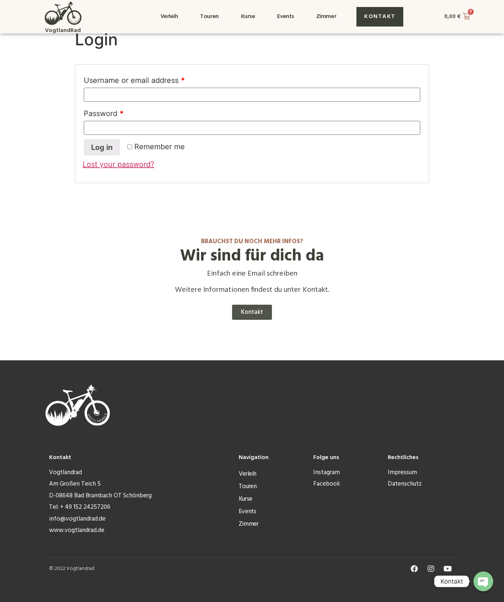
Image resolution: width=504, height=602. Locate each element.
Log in (102, 147)
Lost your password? (118, 164)
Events (285, 16)
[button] (379, 17)
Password (104, 113)
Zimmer (326, 16)
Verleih (169, 16)
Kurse (248, 16)
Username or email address (134, 80)
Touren (209, 16)
